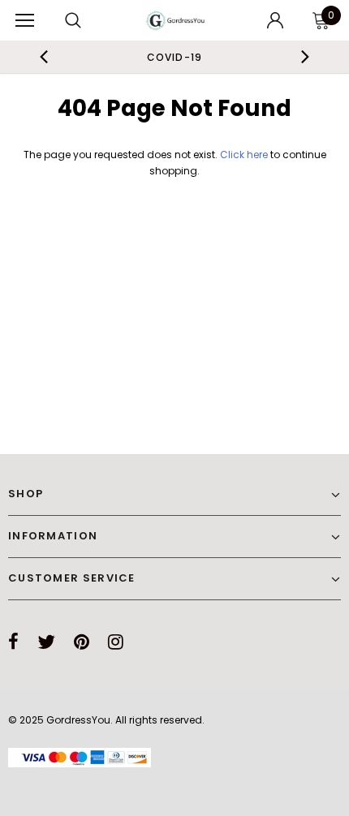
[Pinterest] (81, 642)
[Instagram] (115, 642)
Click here (245, 154)
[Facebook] (13, 642)
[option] (175, 57)
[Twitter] (46, 642)
